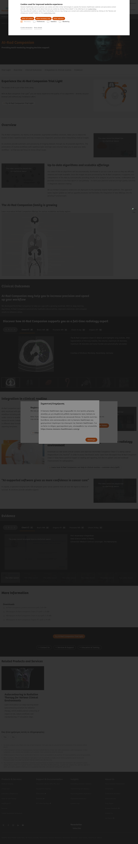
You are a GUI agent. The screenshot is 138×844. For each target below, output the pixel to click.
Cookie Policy (92, 9)
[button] (134, 210)
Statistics (53, 21)
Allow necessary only (43, 18)
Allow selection (59, 18)
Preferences (41, 21)
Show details (38, 27)
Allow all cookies (27, 18)
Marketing (66, 21)
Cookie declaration (26, 27)
